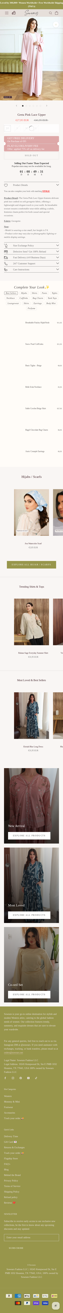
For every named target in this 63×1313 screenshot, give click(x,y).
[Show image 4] (33, 106)
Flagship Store (11, 1158)
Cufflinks (23, 298)
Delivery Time (11, 1136)
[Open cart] (56, 13)
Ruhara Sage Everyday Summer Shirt (33, 653)
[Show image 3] (30, 106)
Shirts (34, 293)
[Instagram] (13, 1078)
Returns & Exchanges (14, 1147)
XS (7, 128)
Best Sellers (11, 293)
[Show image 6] (40, 106)
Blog (6, 1169)
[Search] (50, 12)
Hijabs (24, 293)
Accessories (9, 1113)
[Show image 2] (26, 106)
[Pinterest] (20, 1078)
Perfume (31, 308)
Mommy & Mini (12, 1101)
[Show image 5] (37, 106)
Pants (44, 293)
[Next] (46, 105)
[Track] (13, 13)
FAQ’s (7, 1164)
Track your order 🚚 (14, 1118)
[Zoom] (56, 24)
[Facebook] (5, 1078)
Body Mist (51, 303)
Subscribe (16, 1248)
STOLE (46, 191)
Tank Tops (52, 298)
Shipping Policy (11, 1191)
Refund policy (10, 1197)
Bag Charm (38, 298)
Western (8, 1096)
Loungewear (13, 303)
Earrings (38, 303)
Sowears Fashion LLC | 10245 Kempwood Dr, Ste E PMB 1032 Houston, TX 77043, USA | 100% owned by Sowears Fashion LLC (31, 1273)
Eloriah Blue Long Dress (33, 746)
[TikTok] (36, 1078)
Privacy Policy (11, 1180)
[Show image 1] (23, 106)
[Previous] (16, 105)
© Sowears (31, 1265)
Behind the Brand (12, 1175)
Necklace (10, 298)
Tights (54, 293)
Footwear (8, 1107)
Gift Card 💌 (10, 1142)
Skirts (26, 303)
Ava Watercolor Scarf (33, 543)
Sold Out (31, 155)
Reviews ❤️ (9, 1203)
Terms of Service (12, 1186)
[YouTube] (28, 1078)
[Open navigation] (6, 13)
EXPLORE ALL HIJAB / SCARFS (31, 564)
